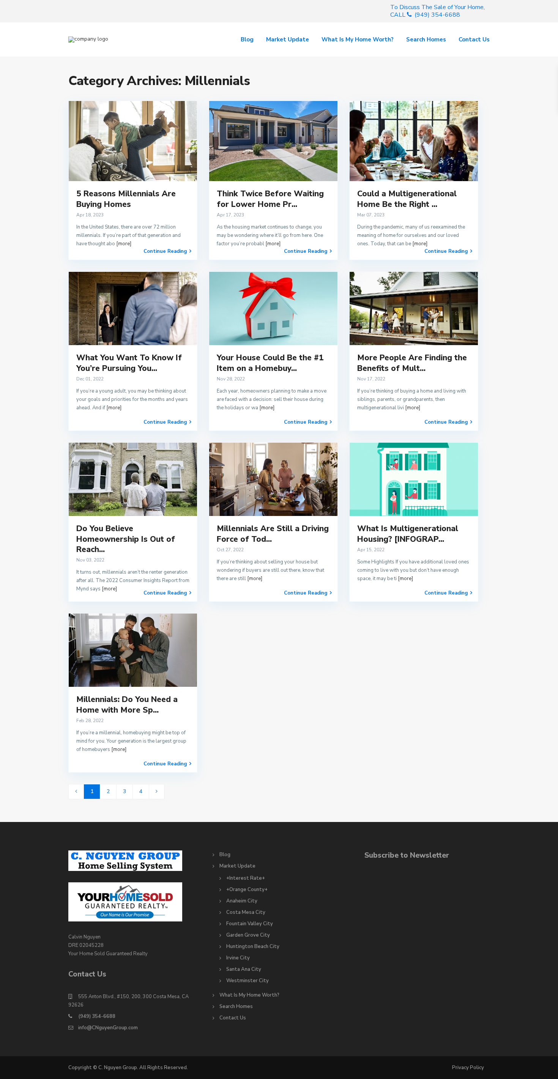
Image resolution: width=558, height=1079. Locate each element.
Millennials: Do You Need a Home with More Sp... (127, 704)
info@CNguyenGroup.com (108, 1027)
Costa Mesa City (245, 912)
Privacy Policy (468, 1067)
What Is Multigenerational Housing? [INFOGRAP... (407, 533)
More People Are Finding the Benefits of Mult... (412, 362)
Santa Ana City (243, 969)
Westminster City (247, 980)
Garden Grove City (248, 935)
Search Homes (426, 39)
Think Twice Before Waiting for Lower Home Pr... (270, 198)
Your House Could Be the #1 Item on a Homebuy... (270, 362)
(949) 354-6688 (96, 1016)
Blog (247, 39)
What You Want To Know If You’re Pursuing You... (129, 362)
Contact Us (474, 39)
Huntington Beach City (252, 946)
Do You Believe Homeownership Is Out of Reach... (125, 539)
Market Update (287, 39)
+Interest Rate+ (245, 878)
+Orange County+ (247, 889)
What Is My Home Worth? (358, 39)
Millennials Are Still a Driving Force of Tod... (273, 533)
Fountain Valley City (249, 923)
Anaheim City (241, 901)
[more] (123, 243)
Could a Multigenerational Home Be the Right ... (407, 198)
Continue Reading (165, 251)
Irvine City (238, 957)
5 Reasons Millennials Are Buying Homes (126, 198)
